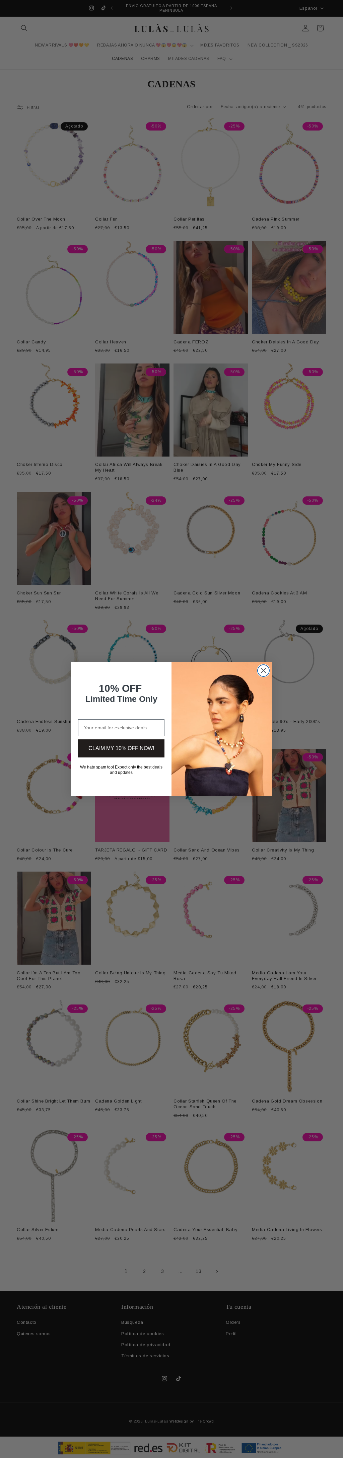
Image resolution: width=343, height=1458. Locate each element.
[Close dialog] (263, 670)
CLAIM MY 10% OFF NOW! (121, 748)
